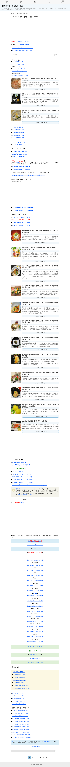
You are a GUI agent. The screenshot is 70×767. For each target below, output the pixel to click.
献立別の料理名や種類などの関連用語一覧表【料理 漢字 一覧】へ (28, 175)
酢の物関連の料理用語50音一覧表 (20, 729)
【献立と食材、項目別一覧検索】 (35, 585)
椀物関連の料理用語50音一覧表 (20, 710)
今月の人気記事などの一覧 (19, 144)
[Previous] (26, 757)
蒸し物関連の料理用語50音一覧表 (20, 724)
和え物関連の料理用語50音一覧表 (20, 721)
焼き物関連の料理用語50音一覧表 (20, 718)
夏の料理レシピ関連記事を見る (20, 75)
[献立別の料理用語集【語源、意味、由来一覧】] (16, 426)
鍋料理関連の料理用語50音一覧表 (20, 732)
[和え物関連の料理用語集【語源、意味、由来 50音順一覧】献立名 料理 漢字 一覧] (16, 307)
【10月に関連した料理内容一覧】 (35, 580)
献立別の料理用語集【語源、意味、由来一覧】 (35, 421)
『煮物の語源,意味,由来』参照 (24, 494)
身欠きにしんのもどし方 (18, 471)
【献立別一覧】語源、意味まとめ (35, 606)
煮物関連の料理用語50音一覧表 (20, 716)
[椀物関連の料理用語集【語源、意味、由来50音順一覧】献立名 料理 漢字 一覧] (16, 235)
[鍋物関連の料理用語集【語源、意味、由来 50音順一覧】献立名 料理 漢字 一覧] (16, 377)
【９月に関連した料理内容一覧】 (35, 575)
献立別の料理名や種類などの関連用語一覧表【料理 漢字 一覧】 (39, 78)
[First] (24, 757)
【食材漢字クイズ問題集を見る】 (35, 616)
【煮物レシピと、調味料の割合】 (35, 636)
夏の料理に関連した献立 (19, 680)
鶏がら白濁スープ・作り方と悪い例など (22, 474)
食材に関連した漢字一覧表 (19, 701)
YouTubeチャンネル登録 (35, 647)
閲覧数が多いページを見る (19, 693)
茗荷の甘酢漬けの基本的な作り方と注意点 (22, 477)
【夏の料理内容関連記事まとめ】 (35, 560)
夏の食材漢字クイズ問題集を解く (21, 688)
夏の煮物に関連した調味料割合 (21, 685)
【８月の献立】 (30, 590)
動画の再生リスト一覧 (35, 654)
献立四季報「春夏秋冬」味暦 (12, 6)
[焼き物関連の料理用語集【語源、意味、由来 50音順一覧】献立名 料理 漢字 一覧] (16, 290)
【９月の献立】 (30, 595)
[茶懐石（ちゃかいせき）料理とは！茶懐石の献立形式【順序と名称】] (16, 98)
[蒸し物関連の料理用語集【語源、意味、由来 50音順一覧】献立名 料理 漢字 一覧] (16, 325)
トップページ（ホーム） (18, 741)
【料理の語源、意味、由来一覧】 (35, 626)
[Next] (43, 757)
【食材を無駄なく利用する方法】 (35, 631)
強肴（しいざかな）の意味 (19, 68)
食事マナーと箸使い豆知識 (19, 696)
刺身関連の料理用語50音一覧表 (20, 713)
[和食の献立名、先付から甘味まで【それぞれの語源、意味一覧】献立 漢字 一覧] (16, 115)
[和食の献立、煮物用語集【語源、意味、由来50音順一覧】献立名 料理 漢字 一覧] (16, 270)
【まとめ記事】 (47, 741)
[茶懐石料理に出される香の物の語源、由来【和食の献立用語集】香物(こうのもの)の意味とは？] (16, 409)
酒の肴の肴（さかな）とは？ (19, 71)
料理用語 (17, 162)
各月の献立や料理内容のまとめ (35, 545)
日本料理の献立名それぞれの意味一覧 (21, 737)
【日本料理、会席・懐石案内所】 (35, 611)
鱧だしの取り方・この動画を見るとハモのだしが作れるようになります (29, 485)
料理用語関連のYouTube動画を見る (21, 169)
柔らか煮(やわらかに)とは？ (23, 489)
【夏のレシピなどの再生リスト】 (35, 565)
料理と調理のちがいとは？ (19, 698)
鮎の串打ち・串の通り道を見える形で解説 (22, 482)
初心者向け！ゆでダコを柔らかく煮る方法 (22, 479)
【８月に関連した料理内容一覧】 (35, 570)
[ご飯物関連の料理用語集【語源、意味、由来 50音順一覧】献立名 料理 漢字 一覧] (16, 392)
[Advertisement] (35, 30)
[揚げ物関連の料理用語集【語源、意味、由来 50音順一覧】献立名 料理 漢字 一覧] (16, 342)
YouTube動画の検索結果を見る (35, 662)
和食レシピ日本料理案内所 (19, 64)
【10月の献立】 (39, 595)
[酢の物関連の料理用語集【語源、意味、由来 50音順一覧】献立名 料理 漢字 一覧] (16, 359)
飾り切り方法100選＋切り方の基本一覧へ (22, 48)
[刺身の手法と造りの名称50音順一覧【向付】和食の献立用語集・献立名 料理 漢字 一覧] (16, 252)
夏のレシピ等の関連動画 (19, 677)
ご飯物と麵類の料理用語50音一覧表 (21, 734)
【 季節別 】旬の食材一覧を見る (35, 601)
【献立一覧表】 (39, 590)
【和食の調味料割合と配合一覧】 (35, 641)
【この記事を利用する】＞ (40, 89)
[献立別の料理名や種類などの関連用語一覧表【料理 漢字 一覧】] (16, 83)
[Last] (46, 757)
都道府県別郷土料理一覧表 (19, 704)
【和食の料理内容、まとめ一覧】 (35, 621)
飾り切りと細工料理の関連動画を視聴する (22, 50)
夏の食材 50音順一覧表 (19, 674)
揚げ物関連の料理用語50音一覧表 (20, 726)
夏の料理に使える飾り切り (20, 682)
